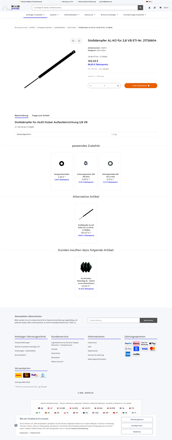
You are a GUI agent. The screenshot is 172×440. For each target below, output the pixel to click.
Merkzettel (55, 357)
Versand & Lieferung (96, 355)
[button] (149, 8)
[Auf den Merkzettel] (79, 40)
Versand (105, 69)
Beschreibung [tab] (21, 115)
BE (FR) (112, 408)
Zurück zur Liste (21, 27)
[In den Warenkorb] (16, 35)
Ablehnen (137, 432)
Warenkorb (55, 353)
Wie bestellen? (20, 355)
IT (39, 413)
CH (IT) (87, 408)
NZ (87, 413)
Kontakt (54, 349)
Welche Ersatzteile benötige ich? (27, 347)
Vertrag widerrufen (22, 382)
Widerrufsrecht (57, 361)
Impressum (24, 433)
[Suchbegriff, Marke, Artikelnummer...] (140, 7)
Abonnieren (148, 320)
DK (58, 413)
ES (49, 413)
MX (107, 413)
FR (133, 408)
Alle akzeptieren (137, 419)
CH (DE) (62, 408)
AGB (89, 347)
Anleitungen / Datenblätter (25, 351)
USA (96, 413)
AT (51, 408)
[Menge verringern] (90, 85)
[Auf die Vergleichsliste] (73, 40)
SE (126, 413)
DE (42, 408)
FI (135, 413)
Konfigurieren (137, 426)
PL (67, 413)
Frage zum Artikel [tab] (40, 115)
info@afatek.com (106, 1)
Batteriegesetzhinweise (97, 359)
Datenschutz (35, 433)
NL (123, 408)
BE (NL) (100, 408)
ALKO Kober (101, 50)
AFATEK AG (89, 393)
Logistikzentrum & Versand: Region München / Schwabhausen (65, 343)
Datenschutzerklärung (79, 428)
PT (117, 413)
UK (77, 413)
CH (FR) (75, 408)
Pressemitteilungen (22, 342)
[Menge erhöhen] (118, 85)
